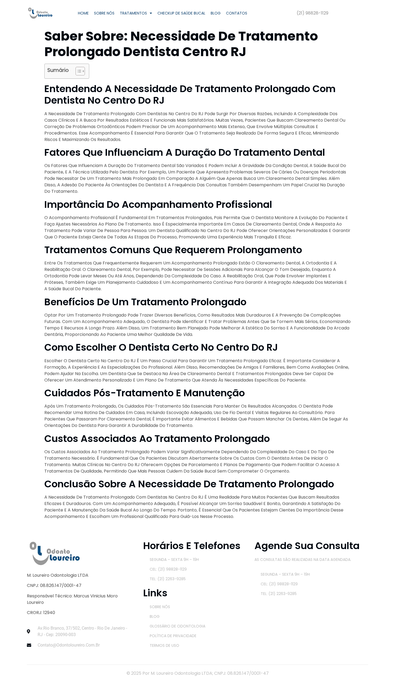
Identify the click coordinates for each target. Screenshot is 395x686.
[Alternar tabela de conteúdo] (77, 71)
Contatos (236, 13)
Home (83, 13)
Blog (216, 13)
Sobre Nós (104, 13)
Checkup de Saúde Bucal (181, 13)
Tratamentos (133, 13)
